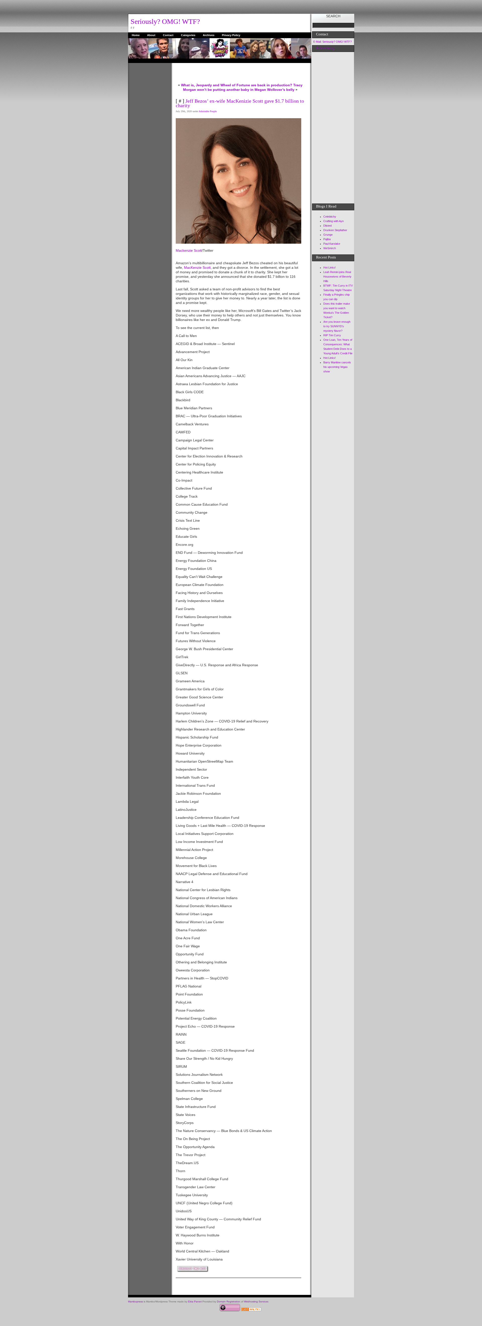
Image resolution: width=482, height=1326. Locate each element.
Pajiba (327, 239)
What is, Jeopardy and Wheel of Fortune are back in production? (236, 85)
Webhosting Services (256, 1301)
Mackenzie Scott (189, 250)
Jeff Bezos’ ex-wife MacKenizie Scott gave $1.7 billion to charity (240, 103)
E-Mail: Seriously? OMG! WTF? (332, 41)
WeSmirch (329, 248)
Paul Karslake (331, 243)
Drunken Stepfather (335, 230)
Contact (168, 35)
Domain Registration (228, 1301)
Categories (188, 35)
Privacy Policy (231, 35)
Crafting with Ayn (333, 221)
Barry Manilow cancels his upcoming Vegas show (337, 367)
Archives (208, 35)
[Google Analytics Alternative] (251, 1310)
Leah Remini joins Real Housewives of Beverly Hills (337, 277)
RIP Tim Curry (332, 335)
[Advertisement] (148, 138)
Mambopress (135, 1301)
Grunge (328, 234)
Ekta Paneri (195, 1301)
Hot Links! (329, 267)
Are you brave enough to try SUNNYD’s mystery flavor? (336, 326)
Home (136, 35)
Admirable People (208, 111)
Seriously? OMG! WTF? (165, 21)
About (151, 35)
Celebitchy (329, 216)
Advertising (325, 48)
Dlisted (327, 225)
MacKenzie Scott (197, 268)
